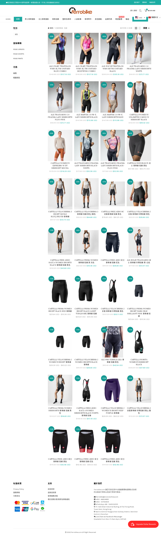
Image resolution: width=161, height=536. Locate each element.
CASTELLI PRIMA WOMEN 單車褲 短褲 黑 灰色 (86, 261)
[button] (154, 17)
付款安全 (16, 496)
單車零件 (88, 19)
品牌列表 (109, 18)
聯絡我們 (152, 2)
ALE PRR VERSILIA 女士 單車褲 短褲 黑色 (112, 360)
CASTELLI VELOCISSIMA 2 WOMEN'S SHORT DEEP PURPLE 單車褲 (113, 410)
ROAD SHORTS (18, 54)
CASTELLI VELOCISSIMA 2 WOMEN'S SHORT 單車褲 (60, 360)
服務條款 (16, 493)
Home (8, 19)
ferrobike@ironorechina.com (107, 497)
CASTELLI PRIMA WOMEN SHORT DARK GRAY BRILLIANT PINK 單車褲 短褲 (139, 312)
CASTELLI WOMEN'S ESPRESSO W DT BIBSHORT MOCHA (60, 165)
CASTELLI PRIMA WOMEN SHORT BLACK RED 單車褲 (60, 310)
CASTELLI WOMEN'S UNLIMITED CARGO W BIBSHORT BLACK (139, 117)
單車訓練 (55, 19)
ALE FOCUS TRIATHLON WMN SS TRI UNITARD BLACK (113, 68)
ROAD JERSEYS (18, 49)
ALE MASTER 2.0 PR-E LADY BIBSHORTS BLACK (86, 116)
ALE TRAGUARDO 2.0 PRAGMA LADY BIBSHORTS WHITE (139, 68)
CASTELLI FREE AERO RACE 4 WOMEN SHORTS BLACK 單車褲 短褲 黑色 (60, 262)
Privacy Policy (18, 489)
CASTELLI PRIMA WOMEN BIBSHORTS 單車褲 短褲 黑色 (60, 410)
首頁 (51, 28)
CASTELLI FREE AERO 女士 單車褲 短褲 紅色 (113, 261)
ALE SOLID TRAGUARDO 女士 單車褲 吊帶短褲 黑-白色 (139, 261)
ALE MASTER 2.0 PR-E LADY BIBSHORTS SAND (112, 116)
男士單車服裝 (30, 19)
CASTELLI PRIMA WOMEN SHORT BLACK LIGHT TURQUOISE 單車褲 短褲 (86, 311)
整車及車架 (66, 19)
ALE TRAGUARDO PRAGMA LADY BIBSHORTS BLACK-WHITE (86, 165)
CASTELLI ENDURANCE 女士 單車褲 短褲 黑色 (139, 164)
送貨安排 (51, 489)
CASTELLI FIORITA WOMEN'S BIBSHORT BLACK (139, 362)
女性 (16, 34)
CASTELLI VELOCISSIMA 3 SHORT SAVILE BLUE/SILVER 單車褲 (60, 214)
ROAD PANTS (18, 59)
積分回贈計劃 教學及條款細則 (59, 499)
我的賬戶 (137, 2)
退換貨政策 (52, 493)
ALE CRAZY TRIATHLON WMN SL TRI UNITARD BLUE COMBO (60, 68)
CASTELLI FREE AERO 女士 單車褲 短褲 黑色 (60, 460)
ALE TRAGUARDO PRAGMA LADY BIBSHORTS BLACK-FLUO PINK (113, 165)
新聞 (18, 19)
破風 (15, 73)
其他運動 (98, 19)
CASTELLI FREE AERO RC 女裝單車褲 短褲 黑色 (112, 212)
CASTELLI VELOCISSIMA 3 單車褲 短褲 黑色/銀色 (86, 212)
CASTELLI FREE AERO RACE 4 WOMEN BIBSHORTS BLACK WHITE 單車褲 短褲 (86, 412)
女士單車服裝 (44, 19)
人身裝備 (77, 19)
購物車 (144, 2)
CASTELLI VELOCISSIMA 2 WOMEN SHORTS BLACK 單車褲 (86, 362)
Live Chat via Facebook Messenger (109, 517)
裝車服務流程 (53, 496)
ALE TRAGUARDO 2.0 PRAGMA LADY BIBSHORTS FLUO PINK (60, 117)
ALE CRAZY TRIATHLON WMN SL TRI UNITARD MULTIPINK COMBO (86, 68)
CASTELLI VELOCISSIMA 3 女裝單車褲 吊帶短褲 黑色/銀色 (139, 410)
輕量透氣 (16, 78)
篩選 (145, 28)
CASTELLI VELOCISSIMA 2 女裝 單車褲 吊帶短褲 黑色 (139, 212)
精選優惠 (119, 18)
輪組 (127, 19)
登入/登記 (133, 10)
